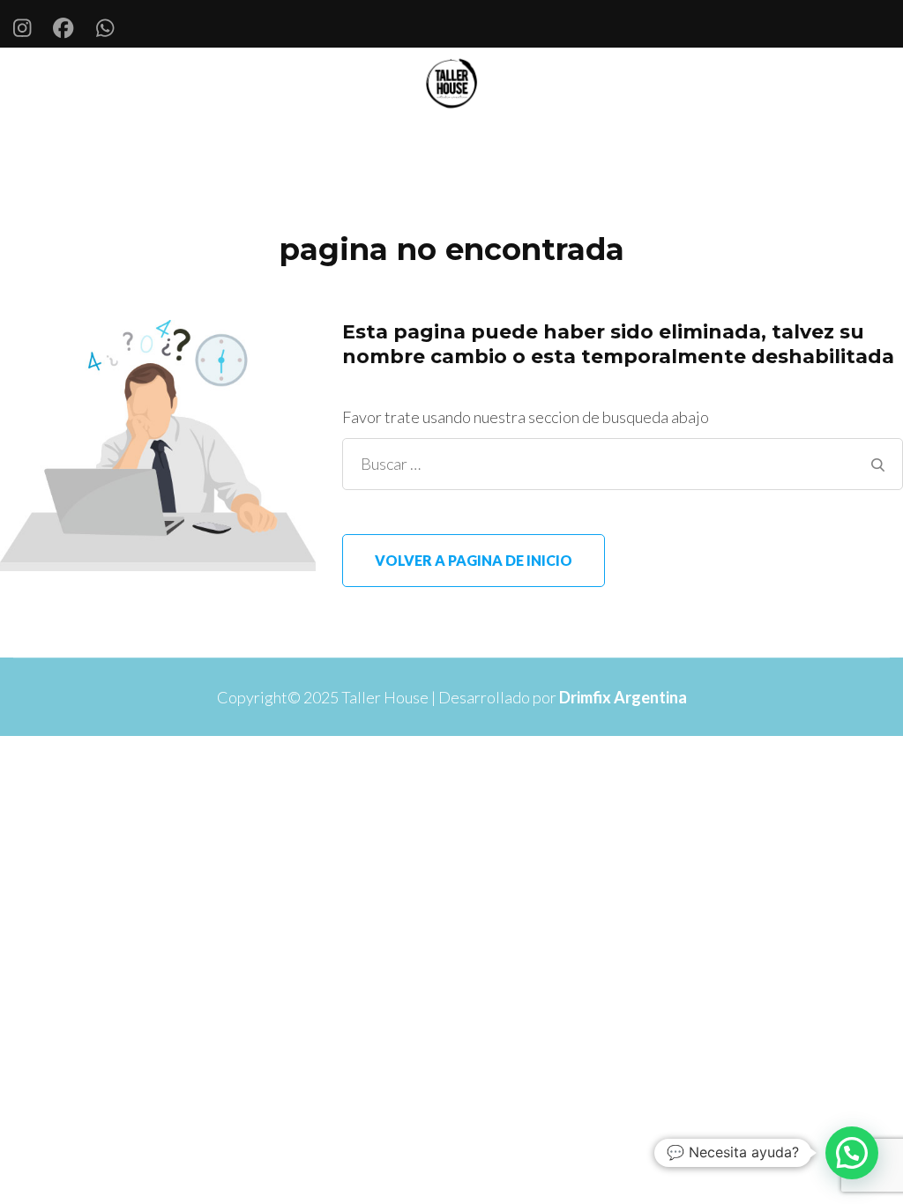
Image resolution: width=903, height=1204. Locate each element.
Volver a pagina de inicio (473, 560)
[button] (851, 1152)
